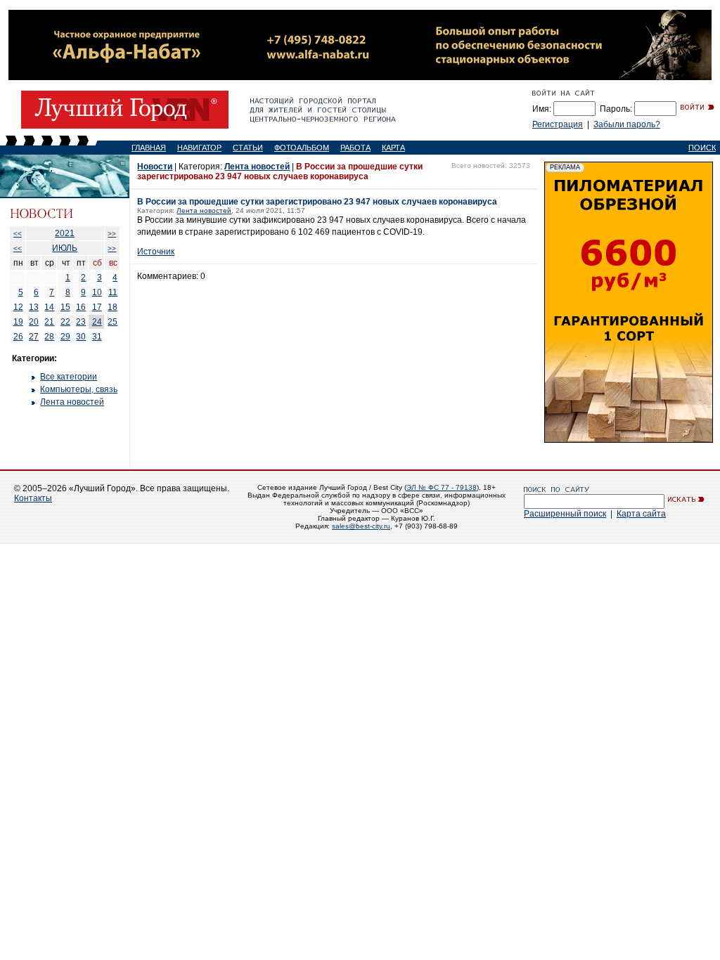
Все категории (68, 377)
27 (34, 337)
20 (34, 322)
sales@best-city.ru (361, 526)
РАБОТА (355, 147)
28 (49, 337)
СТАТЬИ (248, 147)
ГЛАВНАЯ (148, 147)
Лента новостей (72, 402)
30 (81, 337)
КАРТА (393, 147)
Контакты (33, 498)
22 (65, 322)
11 (112, 292)
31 (97, 337)
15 (65, 307)
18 (112, 307)
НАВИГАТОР (199, 147)
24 (97, 322)
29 (65, 337)
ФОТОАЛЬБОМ (301, 147)
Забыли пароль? (626, 124)
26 (18, 337)
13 (34, 307)
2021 (65, 233)
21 (49, 322)
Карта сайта (641, 514)
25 (112, 322)
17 (97, 307)
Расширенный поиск (565, 514)
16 (81, 307)
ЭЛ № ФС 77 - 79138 (441, 487)
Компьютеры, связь (78, 389)
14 (49, 307)
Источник (155, 252)
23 (81, 322)
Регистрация (557, 124)
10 (97, 292)
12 (18, 307)
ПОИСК (702, 147)
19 (18, 322)
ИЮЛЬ (64, 248)
